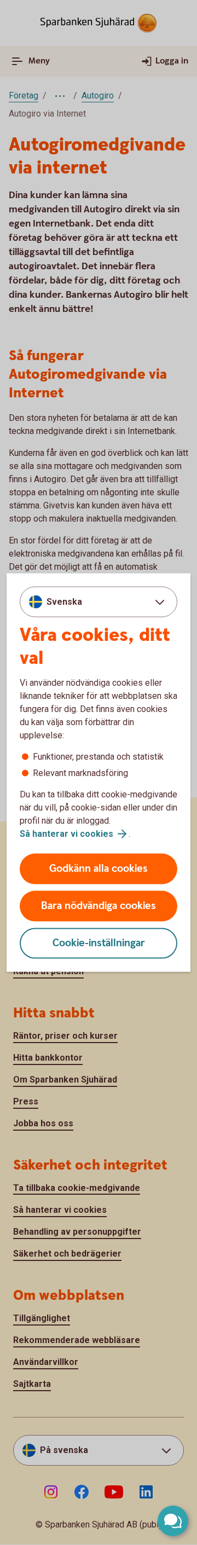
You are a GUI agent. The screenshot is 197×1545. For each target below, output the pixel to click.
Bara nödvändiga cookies (98, 906)
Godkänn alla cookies (98, 869)
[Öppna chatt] (173, 1521)
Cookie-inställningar (99, 943)
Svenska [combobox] (64, 601)
